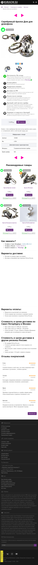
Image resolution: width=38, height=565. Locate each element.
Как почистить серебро (6, 479)
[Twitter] (18, 64)
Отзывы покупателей (6, 443)
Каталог (6, 7)
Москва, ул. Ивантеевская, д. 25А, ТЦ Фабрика (11, 471)
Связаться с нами (5, 441)
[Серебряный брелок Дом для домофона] (19, 46)
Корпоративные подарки (6, 435)
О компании (4, 428)
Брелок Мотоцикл (28, 187)
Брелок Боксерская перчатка (9, 222)
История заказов (5, 455)
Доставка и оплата (5, 429)
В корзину (22, 122)
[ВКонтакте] (16, 64)
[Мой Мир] (22, 64)
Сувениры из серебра (16, 7)
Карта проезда (4, 472)
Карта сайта (3, 447)
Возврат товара (4, 445)
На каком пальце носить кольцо (8, 483)
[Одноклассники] (20, 64)
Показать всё (32, 413)
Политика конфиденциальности (8, 433)
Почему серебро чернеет (6, 481)
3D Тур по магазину (5, 426)
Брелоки (26, 7)
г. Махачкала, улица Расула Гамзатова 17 (10, 467)
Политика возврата (5, 431)
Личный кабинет (5, 453)
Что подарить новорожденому (8, 484)
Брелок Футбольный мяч (28, 222)
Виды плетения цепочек (6, 486)
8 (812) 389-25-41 (27, 244)
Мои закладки (4, 457)
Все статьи (3, 488)
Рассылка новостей (5, 459)
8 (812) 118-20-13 (20, 246)
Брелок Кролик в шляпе (9, 187)
